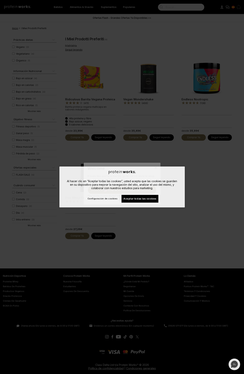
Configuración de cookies (102, 198)
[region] (122, 187)
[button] (234, 364)
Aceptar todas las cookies (139, 198)
